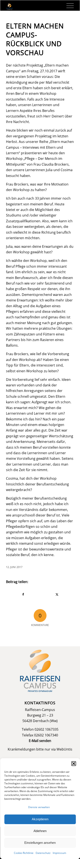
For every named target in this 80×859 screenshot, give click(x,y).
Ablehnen (40, 831)
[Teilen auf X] (57, 594)
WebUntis (64, 749)
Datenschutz (43, 853)
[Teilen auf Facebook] (23, 594)
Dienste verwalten (39, 807)
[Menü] (68, 5)
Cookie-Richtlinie (23, 853)
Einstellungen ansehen (40, 842)
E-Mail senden (40, 740)
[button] (73, 763)
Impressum (59, 853)
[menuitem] (68, 5)
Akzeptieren (40, 819)
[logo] (33, 6)
